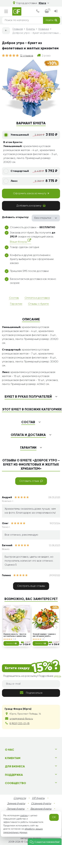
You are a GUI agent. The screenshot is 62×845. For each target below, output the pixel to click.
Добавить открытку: (15, 217)
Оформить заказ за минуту (29, 193)
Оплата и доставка (37, 298)
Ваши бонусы (19, 242)
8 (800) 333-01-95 (19, 723)
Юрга (42, 3)
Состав (14, 298)
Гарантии (16, 304)
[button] (45, 841)
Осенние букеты (41, 803)
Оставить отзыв (29, 481)
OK (54, 817)
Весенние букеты (40, 809)
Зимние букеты (16, 803)
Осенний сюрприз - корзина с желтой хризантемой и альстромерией (44, 635)
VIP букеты (38, 798)
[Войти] (56, 11)
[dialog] (38, 11)
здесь (57, 676)
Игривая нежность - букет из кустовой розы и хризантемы (14, 635)
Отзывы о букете (38, 304)
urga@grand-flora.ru (21, 719)
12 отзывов (26, 55)
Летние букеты (15, 809)
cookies (24, 815)
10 (14, 639)
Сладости (20, 798)
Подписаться (34, 693)
